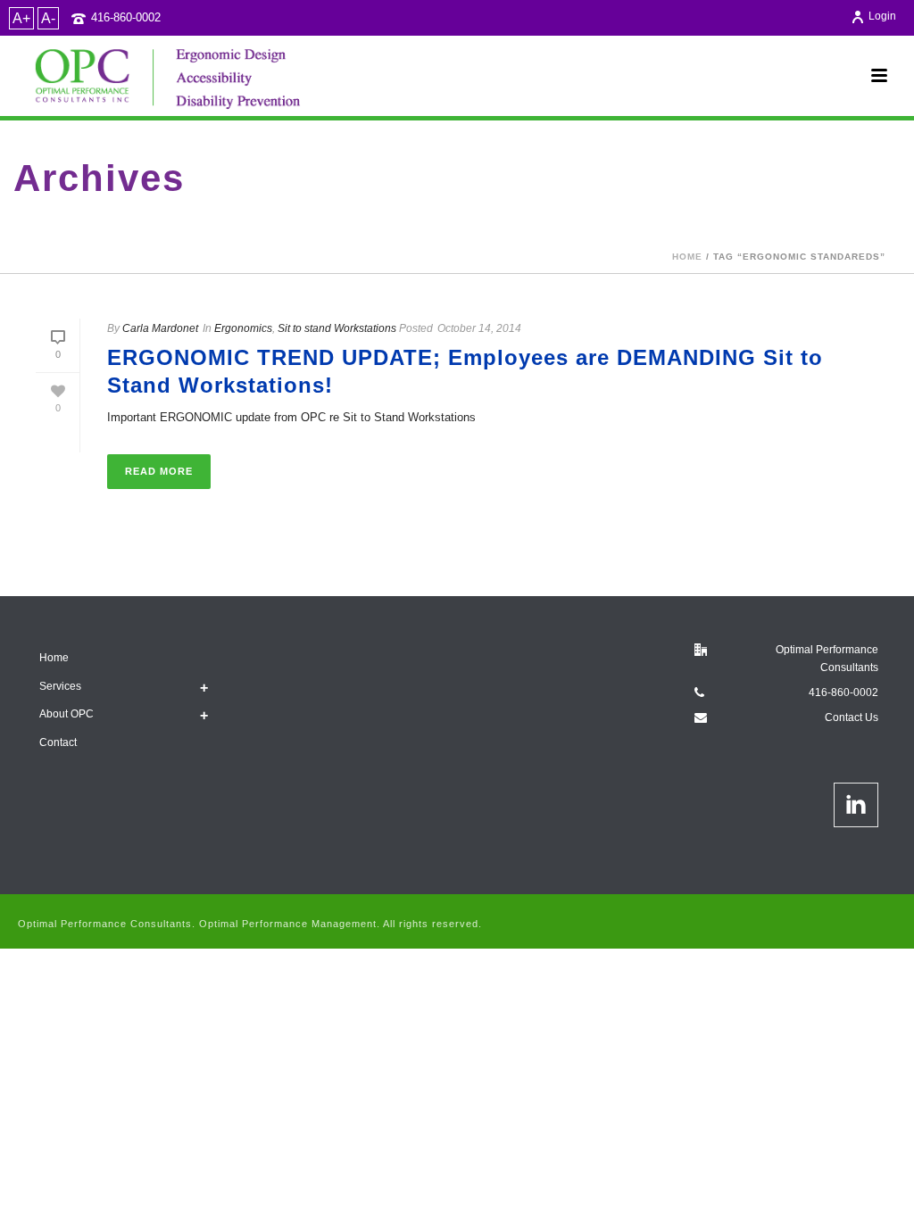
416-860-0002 (126, 17)
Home (687, 256)
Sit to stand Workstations (337, 328)
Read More (159, 471)
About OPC (66, 714)
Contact (58, 742)
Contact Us (851, 717)
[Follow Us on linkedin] (856, 805)
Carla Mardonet (160, 328)
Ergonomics (243, 328)
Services (60, 686)
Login (882, 16)
